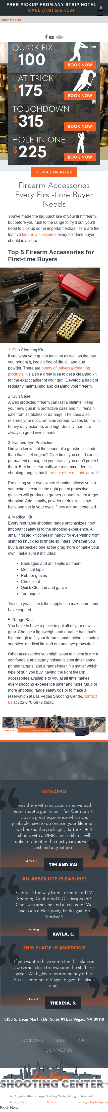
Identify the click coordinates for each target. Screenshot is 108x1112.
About (85, 1040)
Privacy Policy (18, 1102)
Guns (61, 1040)
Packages (32, 1040)
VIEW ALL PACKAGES (54, 172)
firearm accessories (39, 234)
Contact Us (59, 1050)
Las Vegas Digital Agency (93, 1102)
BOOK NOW (80, 65)
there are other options (65, 473)
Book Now (9, 1107)
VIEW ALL (31, 861)
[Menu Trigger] (100, 13)
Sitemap (52, 1102)
